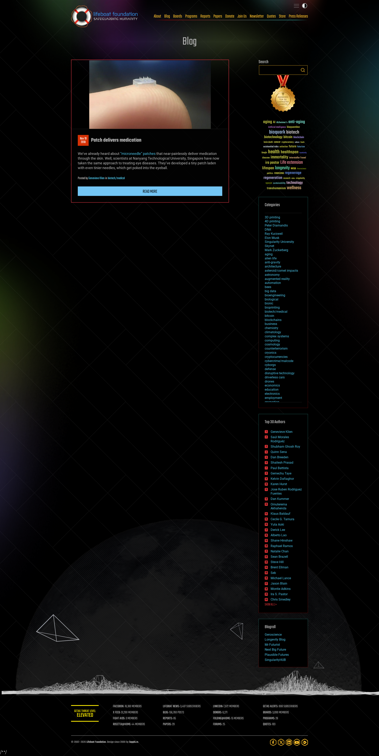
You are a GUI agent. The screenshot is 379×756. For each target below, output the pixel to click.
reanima (279, 173)
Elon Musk (272, 238)
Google (264, 153)
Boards (177, 16)
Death (302, 142)
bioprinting (272, 307)
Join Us (242, 16)
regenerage (293, 173)
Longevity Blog (275, 639)
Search (303, 70)
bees (268, 287)
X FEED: (116, 712)
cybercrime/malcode (279, 361)
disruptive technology (280, 373)
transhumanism (276, 188)
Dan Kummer (280, 499)
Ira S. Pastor (279, 594)
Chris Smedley (281, 599)
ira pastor (272, 162)
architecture (273, 266)
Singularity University (279, 242)
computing (272, 340)
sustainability (279, 183)
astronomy (272, 275)
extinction (284, 147)
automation (273, 283)
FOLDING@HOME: (222, 718)
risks (293, 178)
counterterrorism (276, 348)
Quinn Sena (279, 452)
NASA (293, 168)
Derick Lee (278, 530)
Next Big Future (275, 649)
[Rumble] (305, 742)
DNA (268, 229)
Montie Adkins (281, 589)
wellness (294, 188)
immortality (279, 157)
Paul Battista (280, 468)
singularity (300, 178)
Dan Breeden (279, 457)
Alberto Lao (279, 535)
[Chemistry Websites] (283, 94)
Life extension (291, 162)
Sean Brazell (279, 557)
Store (282, 16)
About (157, 16)
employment (273, 398)
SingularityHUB (275, 660)
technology (294, 183)
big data (270, 291)
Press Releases (298, 16)
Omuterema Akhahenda (279, 506)
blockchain (298, 137)
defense (270, 369)
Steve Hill (277, 562)
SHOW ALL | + (271, 604)
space (268, 183)
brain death (268, 142)
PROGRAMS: (269, 718)
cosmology (272, 344)
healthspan (289, 152)
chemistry (271, 328)
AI (274, 122)
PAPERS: (167, 724)
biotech (292, 132)
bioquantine (293, 127)
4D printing (272, 221)
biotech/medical (116, 178)
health (274, 152)
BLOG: (166, 712)
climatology (273, 332)
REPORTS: (168, 718)
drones (269, 381)
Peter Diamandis (276, 225)
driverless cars (275, 377)
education (272, 389)
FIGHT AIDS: (119, 718)
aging (267, 122)
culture (297, 142)
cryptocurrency (287, 142)
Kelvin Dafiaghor (282, 479)
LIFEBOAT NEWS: (171, 706)
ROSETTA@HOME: (122, 724)
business (271, 324)
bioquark (277, 132)
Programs (191, 16)
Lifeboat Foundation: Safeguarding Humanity (104, 16)
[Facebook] (273, 742)
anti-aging (296, 122)
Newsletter (257, 16)
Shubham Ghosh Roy (285, 446)
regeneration (273, 178)
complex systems (277, 336)
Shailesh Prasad (282, 462)
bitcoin (287, 137)
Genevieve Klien (96, 178)
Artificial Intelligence (277, 127)
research (286, 178)
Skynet (269, 246)
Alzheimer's (281, 122)
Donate (229, 16)
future (292, 146)
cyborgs (270, 365)
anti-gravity (272, 262)
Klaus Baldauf (280, 514)
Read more (150, 191)
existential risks (271, 146)
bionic (269, 303)
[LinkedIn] (289, 742)
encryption (272, 402)
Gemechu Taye (281, 473)
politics (270, 173)
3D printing (272, 217)
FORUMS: (217, 724)
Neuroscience (301, 169)
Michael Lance (281, 578)
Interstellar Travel (297, 157)
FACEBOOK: (118, 706)
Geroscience (273, 634)
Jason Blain (279, 583)
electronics (272, 394)
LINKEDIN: (218, 706)
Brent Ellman (279, 567)
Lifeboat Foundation (96, 742)
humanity (303, 153)
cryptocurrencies (276, 357)
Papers (217, 16)
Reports (205, 16)
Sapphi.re (133, 742)
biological (271, 299)
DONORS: (217, 712)
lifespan (268, 168)
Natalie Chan (280, 551)
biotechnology (273, 137)
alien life (271, 258)
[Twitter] (281, 742)
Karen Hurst (279, 484)
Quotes (271, 16)
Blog (167, 16)
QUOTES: (267, 724)
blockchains (273, 320)
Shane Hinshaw (282, 540)
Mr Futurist (272, 645)
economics (272, 385)
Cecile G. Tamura (282, 519)
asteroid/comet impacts (281, 270)
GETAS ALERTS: (270, 706)
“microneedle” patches (138, 154)
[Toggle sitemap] (296, 5)
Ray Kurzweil (274, 234)
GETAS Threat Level (85, 714)
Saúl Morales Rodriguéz (280, 439)
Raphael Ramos (282, 546)
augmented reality (277, 279)
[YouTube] (297, 742)
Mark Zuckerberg (276, 250)
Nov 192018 (83, 140)
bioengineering (275, 295)
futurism (301, 147)
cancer (277, 142)
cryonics (270, 353)
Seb (273, 573)
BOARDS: (267, 712)
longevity (282, 168)
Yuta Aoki (277, 524)
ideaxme (266, 158)
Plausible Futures (277, 655)
